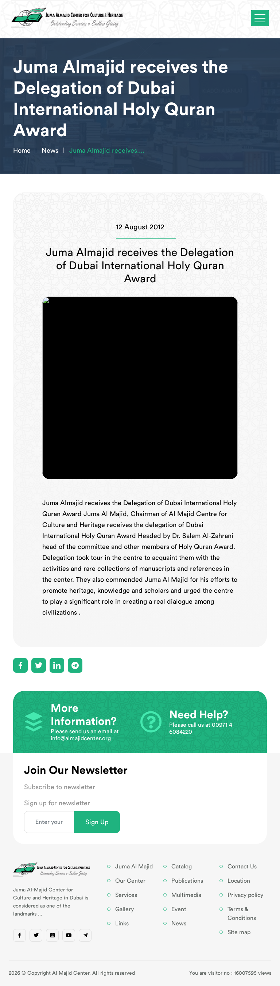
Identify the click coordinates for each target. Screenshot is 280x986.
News (50, 150)
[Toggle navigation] (260, 18)
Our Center (130, 881)
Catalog (181, 867)
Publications (187, 881)
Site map (239, 932)
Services (126, 895)
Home (22, 150)
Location (239, 881)
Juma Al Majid (134, 867)
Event (178, 909)
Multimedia (186, 895)
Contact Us (242, 867)
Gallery (124, 909)
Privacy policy (245, 895)
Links (122, 923)
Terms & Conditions (242, 913)
